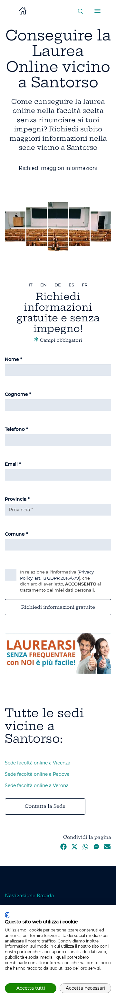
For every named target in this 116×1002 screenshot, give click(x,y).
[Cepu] (58, 653)
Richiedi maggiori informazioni (58, 168)
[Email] (107, 848)
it (31, 284)
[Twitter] (74, 848)
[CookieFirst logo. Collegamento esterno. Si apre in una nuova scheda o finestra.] (7, 915)
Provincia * (17, 499)
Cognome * (18, 394)
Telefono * (16, 429)
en (43, 284)
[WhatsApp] (85, 848)
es (71, 284)
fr (84, 284)
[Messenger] (96, 848)
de (57, 284)
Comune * (16, 534)
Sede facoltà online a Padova (37, 774)
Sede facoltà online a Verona (37, 785)
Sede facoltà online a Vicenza (37, 763)
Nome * (13, 359)
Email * (13, 464)
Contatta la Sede (45, 806)
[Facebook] (63, 848)
